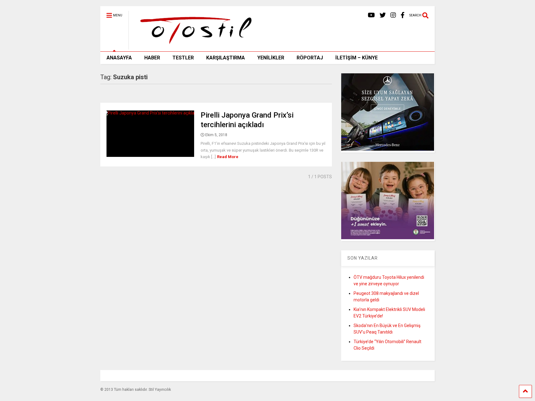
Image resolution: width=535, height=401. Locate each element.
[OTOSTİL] (193, 46)
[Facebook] (403, 15)
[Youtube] (371, 15)
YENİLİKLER (270, 58)
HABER (152, 58)
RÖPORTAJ (310, 58)
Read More (227, 156)
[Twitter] (383, 15)
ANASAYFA (119, 58)
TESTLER (183, 58)
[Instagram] (393, 15)
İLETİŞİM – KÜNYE (356, 58)
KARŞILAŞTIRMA (225, 58)
